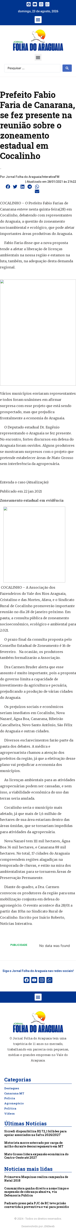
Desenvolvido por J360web (38, 1226)
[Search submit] (67, 68)
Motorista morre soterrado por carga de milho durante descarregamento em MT (33, 1144)
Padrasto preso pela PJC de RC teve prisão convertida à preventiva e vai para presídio (36, 1205)
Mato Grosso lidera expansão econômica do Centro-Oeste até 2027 (36, 1156)
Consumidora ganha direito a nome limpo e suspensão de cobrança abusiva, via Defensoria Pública (36, 1192)
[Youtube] (35, 4)
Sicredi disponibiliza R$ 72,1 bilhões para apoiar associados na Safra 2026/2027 (35, 1133)
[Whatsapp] (47, 4)
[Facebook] (29, 4)
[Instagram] (41, 4)
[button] (38, 19)
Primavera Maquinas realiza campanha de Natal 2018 (36, 1178)
